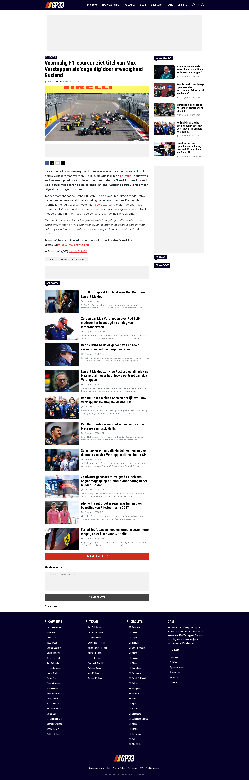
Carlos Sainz (52, 713)
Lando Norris (52, 637)
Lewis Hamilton (53, 652)
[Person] (202, 5)
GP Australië (134, 627)
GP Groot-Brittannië (137, 678)
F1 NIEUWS (92, 5)
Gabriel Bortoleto (54, 724)
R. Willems (59, 81)
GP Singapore (135, 713)
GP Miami (133, 652)
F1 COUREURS (53, 621)
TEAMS (169, 5)
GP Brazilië (134, 729)
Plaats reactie (96, 597)
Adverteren (175, 672)
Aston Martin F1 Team (97, 647)
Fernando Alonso (54, 668)
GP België (133, 683)
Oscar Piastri (52, 642)
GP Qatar (133, 739)
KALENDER (130, 5)
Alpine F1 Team (95, 652)
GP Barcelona (135, 668)
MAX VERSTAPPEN (111, 5)
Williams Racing (94, 668)
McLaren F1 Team (96, 632)
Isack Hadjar (52, 632)
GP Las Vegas (135, 734)
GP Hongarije (135, 688)
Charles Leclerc (54, 647)
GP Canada (133, 658)
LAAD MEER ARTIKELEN (97, 556)
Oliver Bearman (53, 693)
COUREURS (156, 5)
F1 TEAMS (92, 621)
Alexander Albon (54, 708)
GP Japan (133, 637)
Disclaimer (132, 768)
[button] (193, 5)
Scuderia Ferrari (95, 637)
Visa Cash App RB (96, 663)
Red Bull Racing (95, 627)
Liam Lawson (52, 698)
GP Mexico (134, 724)
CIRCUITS (182, 5)
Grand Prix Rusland (78, 259)
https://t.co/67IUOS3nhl (73, 244)
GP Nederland (135, 693)
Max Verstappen (54, 627)
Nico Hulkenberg (54, 719)
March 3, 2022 (78, 251)
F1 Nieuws (62, 259)
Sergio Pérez (53, 729)
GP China (133, 632)
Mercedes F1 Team (96, 642)
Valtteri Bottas (53, 734)
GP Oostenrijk (135, 673)
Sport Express (104, 204)
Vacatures (174, 677)
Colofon (173, 662)
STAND (143, 5)
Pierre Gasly (52, 678)
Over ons (174, 657)
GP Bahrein (134, 642)
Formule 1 (126, 176)
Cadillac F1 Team (95, 678)
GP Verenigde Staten (138, 719)
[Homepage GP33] (51, 5)
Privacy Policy (118, 768)
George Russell (53, 658)
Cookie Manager (153, 768)
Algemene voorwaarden (99, 768)
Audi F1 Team (94, 673)
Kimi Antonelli (53, 663)
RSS (141, 768)
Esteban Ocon (53, 688)
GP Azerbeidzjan (136, 708)
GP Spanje (133, 703)
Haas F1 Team (94, 658)
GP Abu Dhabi (135, 744)
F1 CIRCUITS (135, 621)
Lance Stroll (52, 673)
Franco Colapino (54, 683)
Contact (173, 682)
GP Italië (132, 698)
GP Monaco (134, 663)
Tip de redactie (177, 667)
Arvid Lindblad (53, 703)
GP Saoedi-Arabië (137, 647)
